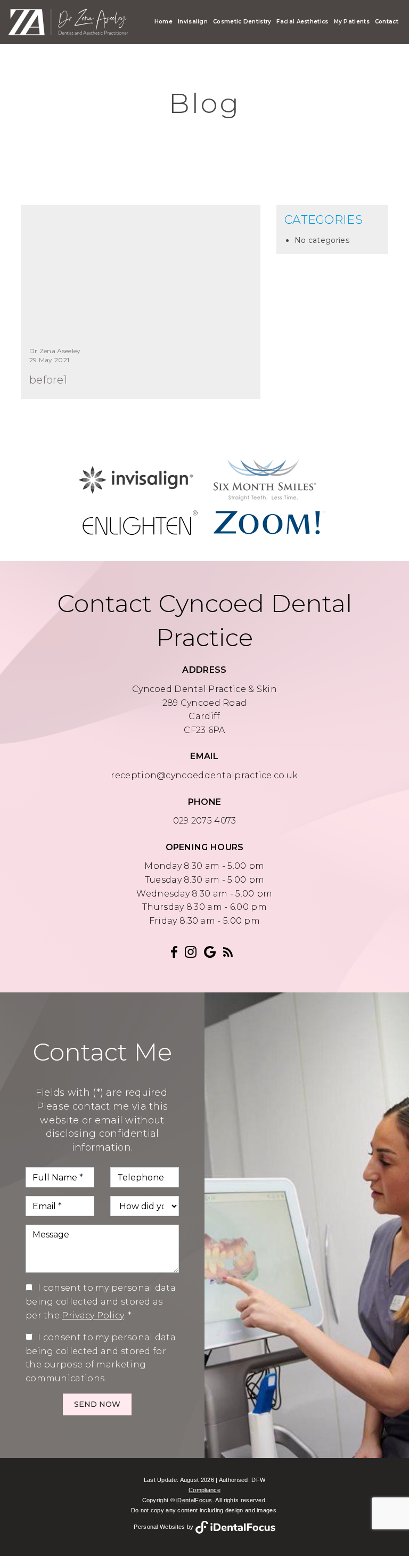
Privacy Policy (93, 1315)
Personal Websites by (164, 1527)
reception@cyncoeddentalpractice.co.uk (204, 775)
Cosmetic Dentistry (242, 21)
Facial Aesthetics (302, 21)
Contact (386, 21)
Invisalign (193, 21)
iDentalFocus (194, 1500)
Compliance (204, 1490)
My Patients (352, 21)
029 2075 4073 (204, 821)
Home (163, 21)
